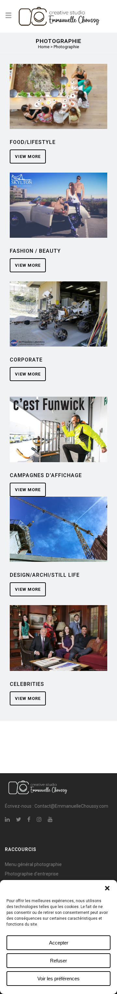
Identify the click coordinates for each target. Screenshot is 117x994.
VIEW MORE (28, 156)
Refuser (58, 960)
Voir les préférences (58, 978)
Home (43, 46)
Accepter (58, 942)
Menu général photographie (33, 864)
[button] (107, 888)
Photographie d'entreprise (31, 873)
